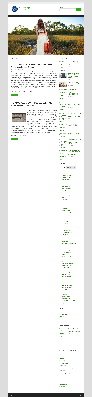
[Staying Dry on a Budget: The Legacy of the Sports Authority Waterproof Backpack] (63, 73)
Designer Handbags (66, 210)
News (63, 239)
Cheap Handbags (65, 201)
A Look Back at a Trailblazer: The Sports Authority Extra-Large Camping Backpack (74, 104)
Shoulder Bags (65, 254)
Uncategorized (65, 291)
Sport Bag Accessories (66, 265)
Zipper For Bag (65, 303)
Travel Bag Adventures (15, 62)
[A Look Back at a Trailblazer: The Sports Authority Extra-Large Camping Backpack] (63, 103)
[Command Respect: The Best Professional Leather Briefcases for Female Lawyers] (63, 139)
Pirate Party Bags (65, 245)
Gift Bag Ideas (65, 221)
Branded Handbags (66, 195)
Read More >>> (14, 94)
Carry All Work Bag (66, 199)
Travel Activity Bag (66, 274)
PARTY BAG (28, 16)
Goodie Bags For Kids (66, 225)
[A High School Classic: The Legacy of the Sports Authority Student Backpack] (63, 124)
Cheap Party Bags (65, 203)
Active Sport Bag (65, 170)
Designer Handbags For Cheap (68, 212)
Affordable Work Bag (66, 177)
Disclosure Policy (63, 314)
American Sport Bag (66, 179)
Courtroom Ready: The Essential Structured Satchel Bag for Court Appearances (74, 63)
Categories (63, 167)
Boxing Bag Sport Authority (68, 190)
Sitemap (62, 316)
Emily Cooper (21, 69)
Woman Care (64, 294)
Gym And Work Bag (66, 230)
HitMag (79, 395)
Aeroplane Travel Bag (66, 175)
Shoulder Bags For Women (67, 256)
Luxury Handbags (66, 236)
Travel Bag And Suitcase (67, 285)
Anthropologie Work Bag (67, 181)
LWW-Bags (24, 7)
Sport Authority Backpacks (67, 263)
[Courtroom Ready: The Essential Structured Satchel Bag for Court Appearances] (63, 61)
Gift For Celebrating (66, 223)
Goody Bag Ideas (65, 228)
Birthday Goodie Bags (66, 188)
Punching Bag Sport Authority (68, 247)
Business (63, 197)
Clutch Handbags (65, 208)
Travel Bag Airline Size (66, 283)
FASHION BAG (19, 16)
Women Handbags (66, 296)
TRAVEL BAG (44, 16)
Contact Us (62, 312)
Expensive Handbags (66, 214)
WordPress (74, 395)
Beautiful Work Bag (66, 186)
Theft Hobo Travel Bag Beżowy (66, 368)
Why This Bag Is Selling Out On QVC (67, 373)
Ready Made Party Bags (67, 250)
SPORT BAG (36, 16)
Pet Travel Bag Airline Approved (69, 243)
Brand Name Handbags (67, 192)
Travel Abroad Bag (66, 272)
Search (61, 7)
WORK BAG (53, 16)
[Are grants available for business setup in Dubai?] (63, 82)
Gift (62, 219)
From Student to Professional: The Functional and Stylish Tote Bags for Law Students (74, 115)
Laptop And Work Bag (67, 232)
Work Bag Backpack (66, 298)
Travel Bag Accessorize (66, 276)
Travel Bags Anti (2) (63, 363)
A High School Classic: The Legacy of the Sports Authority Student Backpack (74, 125)
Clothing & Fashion (63, 16)
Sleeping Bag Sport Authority (68, 258)
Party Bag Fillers (65, 241)
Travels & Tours (75, 16)
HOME (13, 16)
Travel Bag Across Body (67, 278)
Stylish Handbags (65, 269)
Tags (74, 167)
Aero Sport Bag (65, 173)
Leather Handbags (66, 234)
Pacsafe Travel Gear (63, 378)
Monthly (69, 167)
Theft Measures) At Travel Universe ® (67, 345)
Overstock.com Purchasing (65, 340)
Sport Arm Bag (65, 261)
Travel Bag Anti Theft (66, 287)
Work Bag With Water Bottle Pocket (69, 300)
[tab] (63, 167)
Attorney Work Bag (66, 184)
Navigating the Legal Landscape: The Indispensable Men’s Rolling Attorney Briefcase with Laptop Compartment (74, 92)
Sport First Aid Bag (66, 267)
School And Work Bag (66, 252)
